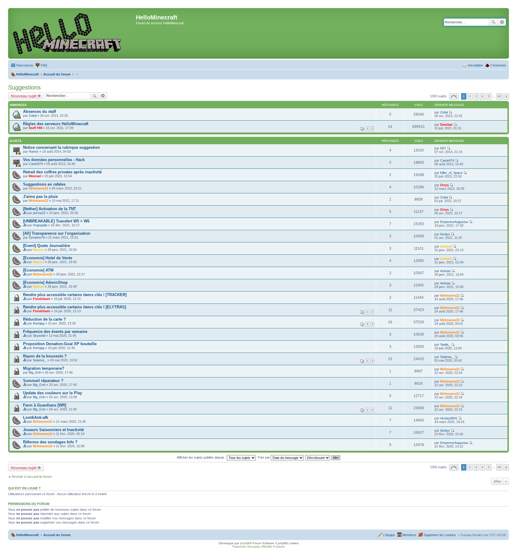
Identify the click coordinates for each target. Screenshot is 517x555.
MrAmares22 (38, 188)
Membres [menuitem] (409, 535)
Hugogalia (40, 225)
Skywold (39, 335)
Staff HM (35, 128)
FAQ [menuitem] (44, 65)
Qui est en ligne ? (24, 488)
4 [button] (482, 96)
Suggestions (24, 87)
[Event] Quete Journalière (46, 245)
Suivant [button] (506, 96)
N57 (443, 148)
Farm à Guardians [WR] (44, 405)
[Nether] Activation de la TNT (49, 209)
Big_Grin (35, 372)
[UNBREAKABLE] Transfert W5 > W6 (56, 221)
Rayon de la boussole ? (45, 356)
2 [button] (470, 96)
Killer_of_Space (451, 173)
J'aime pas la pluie (40, 196)
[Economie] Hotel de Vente (47, 258)
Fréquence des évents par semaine (55, 331)
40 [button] (499, 96)
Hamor (34, 151)
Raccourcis (24, 65)
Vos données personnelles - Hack (54, 159)
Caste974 (36, 164)
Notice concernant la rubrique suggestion (61, 147)
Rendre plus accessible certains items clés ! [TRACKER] (75, 294)
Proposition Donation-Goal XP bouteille (60, 344)
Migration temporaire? (43, 368)
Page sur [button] (454, 96)
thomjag (38, 323)
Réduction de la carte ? (44, 319)
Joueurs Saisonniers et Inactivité (53, 429)
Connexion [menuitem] (498, 65)
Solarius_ (39, 360)
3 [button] (476, 96)
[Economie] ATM (38, 270)
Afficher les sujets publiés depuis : (202, 457)
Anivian (445, 271)
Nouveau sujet (24, 95)
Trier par (264, 457)
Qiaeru (280, 546)
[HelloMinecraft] (73, 33)
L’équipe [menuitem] (389, 535)
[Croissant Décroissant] (318, 457)
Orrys (444, 185)
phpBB (245, 543)
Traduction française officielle (252, 546)
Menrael (35, 176)
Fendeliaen (41, 299)
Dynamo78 (37, 237)
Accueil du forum (57, 535)
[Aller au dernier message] (450, 112)
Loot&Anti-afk (35, 417)
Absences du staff (39, 111)
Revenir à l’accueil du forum (32, 476)
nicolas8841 (448, 418)
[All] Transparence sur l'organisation (56, 233)
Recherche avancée (502, 22)
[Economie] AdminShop (45, 282)
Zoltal (33, 115)
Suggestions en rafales (44, 184)
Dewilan (446, 124)
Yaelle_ (445, 344)
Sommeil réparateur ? (43, 380)
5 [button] (489, 96)
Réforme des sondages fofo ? (50, 442)
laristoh (446, 246)
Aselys (445, 234)
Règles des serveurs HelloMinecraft (55, 124)
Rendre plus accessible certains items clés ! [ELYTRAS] (74, 307)
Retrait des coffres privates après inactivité (62, 172)
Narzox (38, 249)
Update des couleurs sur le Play (52, 393)
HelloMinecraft (27, 535)
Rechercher (493, 22)
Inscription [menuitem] (475, 65)
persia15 (39, 213)
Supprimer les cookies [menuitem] (440, 535)
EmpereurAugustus (454, 222)
